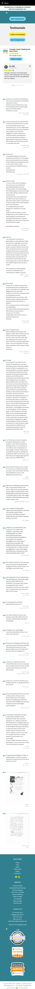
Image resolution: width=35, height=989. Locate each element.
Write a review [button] (16, 59)
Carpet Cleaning (17, 885)
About (17, 867)
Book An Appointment (17, 19)
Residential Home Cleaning (17, 888)
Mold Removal (17, 903)
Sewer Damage (17, 901)
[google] (19, 877)
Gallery (17, 871)
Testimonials (17, 869)
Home (17, 862)
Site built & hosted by (17, 987)
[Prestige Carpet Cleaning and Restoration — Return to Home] (17, 13)
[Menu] (2, 3)
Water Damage (17, 896)
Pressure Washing (17, 894)
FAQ (17, 865)
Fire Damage (17, 899)
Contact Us (17, 873)
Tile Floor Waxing (17, 890)
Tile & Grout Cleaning (17, 892)
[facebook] (16, 877)
